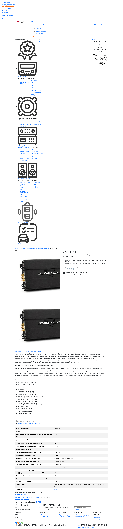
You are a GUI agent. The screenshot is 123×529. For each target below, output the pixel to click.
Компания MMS (6, 9)
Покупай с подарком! (8, 6)
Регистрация (44, 516)
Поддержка (24, 351)
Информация (6, 2)
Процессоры (30, 124)
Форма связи (6, 12)
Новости (4, 10)
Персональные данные (65, 515)
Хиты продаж (6, 17)
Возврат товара (80, 516)
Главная (17, 248)
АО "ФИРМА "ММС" (87, 527)
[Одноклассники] (69, 269)
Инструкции (32, 351)
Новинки (4, 18)
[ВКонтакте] (67, 269)
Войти (43, 515)
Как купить (97, 517)
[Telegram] (71, 269)
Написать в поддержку (82, 515)
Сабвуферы (30, 182)
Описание (18, 351)
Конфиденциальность (65, 516)
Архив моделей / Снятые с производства (37, 248)
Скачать (22, 494)
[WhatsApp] (73, 269)
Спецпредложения (7, 15)
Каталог (22, 248)
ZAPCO (56, 489)
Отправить (77, 509)
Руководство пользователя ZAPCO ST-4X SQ (27, 497)
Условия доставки (99, 519)
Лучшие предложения (8, 4)
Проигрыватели (23, 148)
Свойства (38, 351)
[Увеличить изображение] (16, 250)
